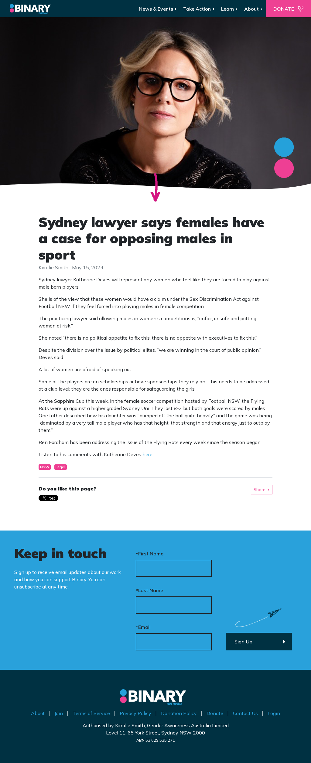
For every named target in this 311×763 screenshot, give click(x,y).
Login (274, 713)
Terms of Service (91, 713)
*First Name (149, 554)
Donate (215, 713)
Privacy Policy (135, 713)
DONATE (283, 9)
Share (259, 489)
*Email (143, 627)
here (147, 454)
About (38, 713)
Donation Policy (179, 713)
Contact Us (245, 713)
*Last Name (149, 590)
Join (58, 713)
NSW (44, 467)
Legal (60, 467)
